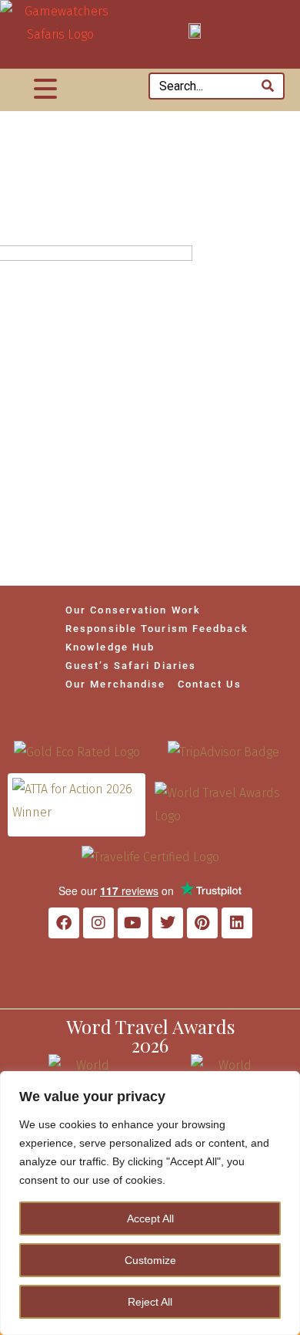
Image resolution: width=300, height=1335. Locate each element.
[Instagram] (98, 922)
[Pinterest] (202, 922)
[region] (150, 1203)
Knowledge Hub (110, 647)
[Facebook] (63, 922)
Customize (150, 1260)
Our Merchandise (115, 684)
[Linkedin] (237, 922)
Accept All (150, 1218)
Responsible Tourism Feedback (156, 628)
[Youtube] (133, 922)
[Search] (267, 86)
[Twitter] (167, 922)
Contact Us (210, 684)
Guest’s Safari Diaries (130, 665)
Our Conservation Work (133, 610)
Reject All (150, 1302)
